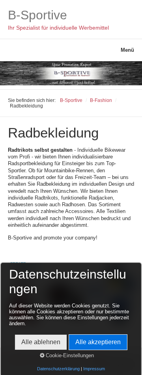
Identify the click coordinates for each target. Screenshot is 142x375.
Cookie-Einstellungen (69, 355)
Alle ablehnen (40, 342)
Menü (127, 50)
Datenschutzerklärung (58, 368)
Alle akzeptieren (98, 342)
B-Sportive (37, 15)
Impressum (94, 368)
